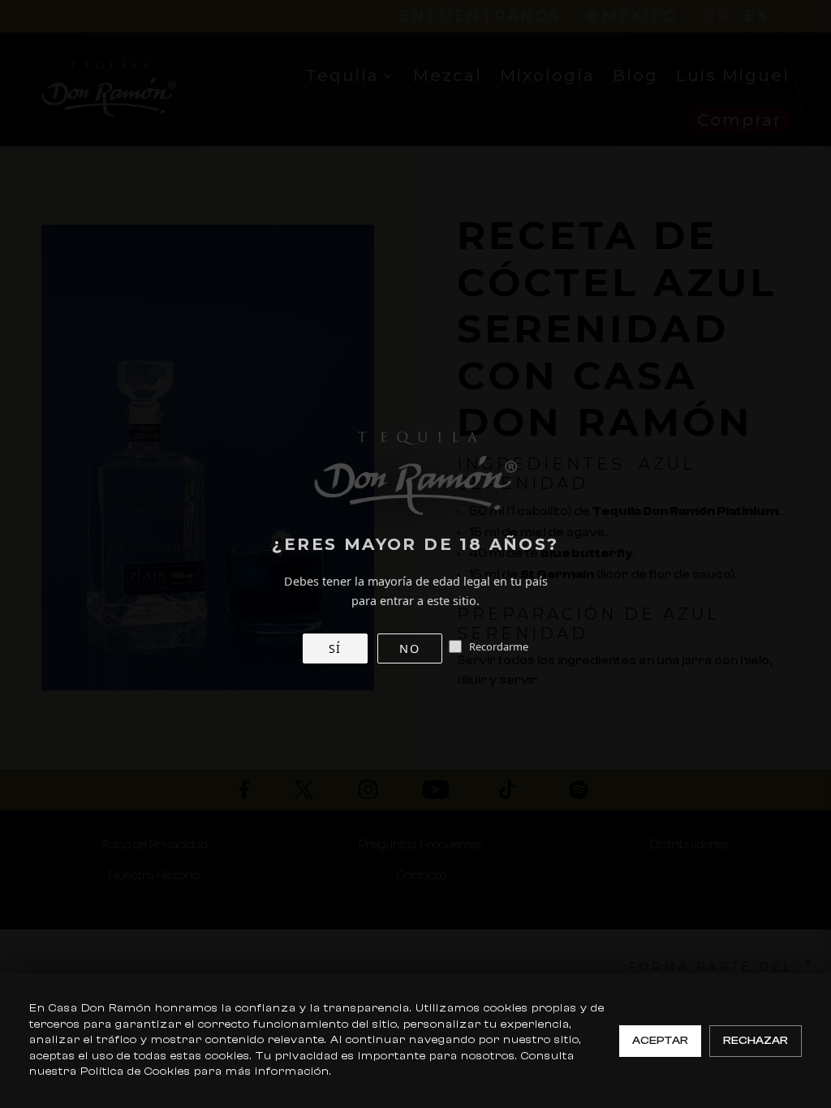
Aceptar (660, 1040)
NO (409, 648)
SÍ (335, 648)
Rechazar (755, 1040)
